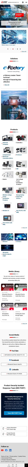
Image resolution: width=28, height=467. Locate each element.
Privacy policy (13, 456)
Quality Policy (22, 456)
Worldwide (23, 2)
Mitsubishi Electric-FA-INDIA (14, 373)
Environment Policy (7, 458)
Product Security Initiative (9, 459)
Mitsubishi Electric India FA (14, 364)
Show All (24, 51)
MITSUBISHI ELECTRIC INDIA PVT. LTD (15, 355)
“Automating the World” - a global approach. (14, 23)
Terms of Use (4, 456)
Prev (8, 49)
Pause (17, 49)
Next (20, 49)
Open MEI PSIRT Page (15, 413)
